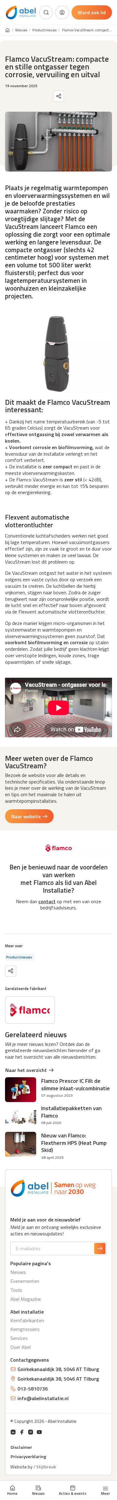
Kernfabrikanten (27, 1320)
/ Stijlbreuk (44, 1466)
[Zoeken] (46, 12)
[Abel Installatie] (21, 13)
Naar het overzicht (26, 1070)
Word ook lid (92, 12)
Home (12, 1493)
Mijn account (62, 12)
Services (19, 1338)
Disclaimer (21, 1447)
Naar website (26, 816)
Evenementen (24, 1281)
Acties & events (72, 1493)
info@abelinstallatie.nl (43, 1398)
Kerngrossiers (25, 1329)
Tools (16, 1290)
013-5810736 (32, 1388)
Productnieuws (44, 30)
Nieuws (38, 1493)
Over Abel (20, 1347)
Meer (105, 1492)
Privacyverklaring (28, 1456)
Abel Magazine (25, 1299)
